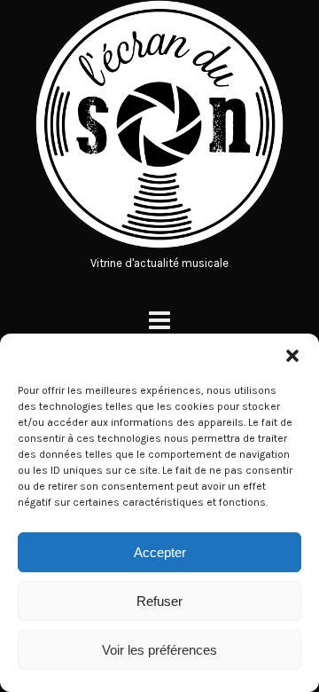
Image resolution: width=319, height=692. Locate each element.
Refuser (159, 601)
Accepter (160, 552)
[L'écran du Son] (159, 244)
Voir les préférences (159, 649)
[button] (292, 356)
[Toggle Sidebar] (159, 320)
